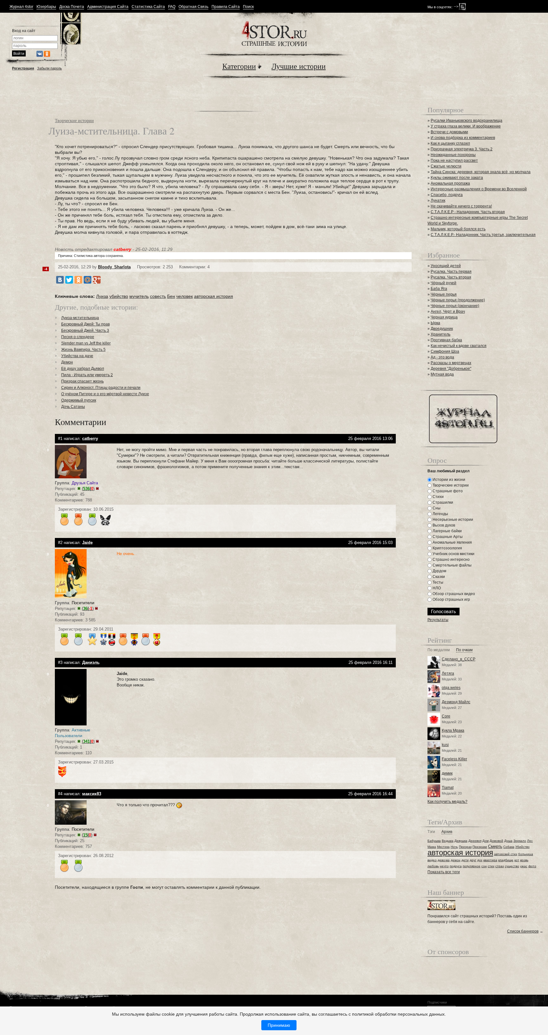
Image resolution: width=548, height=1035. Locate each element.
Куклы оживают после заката (457, 177)
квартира (490, 860)
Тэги (431, 832)
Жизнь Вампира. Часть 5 (83, 349)
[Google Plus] (97, 280)
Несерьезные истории (452, 519)
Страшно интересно (451, 559)
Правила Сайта (226, 7)
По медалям (438, 650)
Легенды (440, 514)
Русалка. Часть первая (451, 271)
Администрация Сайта (107, 7)
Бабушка (434, 840)
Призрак (465, 846)
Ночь (454, 846)
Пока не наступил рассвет (454, 160)
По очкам (464, 650)
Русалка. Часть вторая (451, 277)
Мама (431, 846)
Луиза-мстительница (80, 318)
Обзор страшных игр (451, 599)
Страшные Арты (447, 536)
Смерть (495, 846)
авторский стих (505, 854)
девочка (444, 860)
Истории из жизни (448, 479)
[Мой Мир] (87, 280)
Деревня (474, 840)
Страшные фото (447, 491)
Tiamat (447, 787)
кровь (524, 860)
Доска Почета (71, 7)
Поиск (248, 7)
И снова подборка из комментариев (463, 137)
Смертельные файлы (452, 565)
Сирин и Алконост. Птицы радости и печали (100, 387)
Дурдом (439, 571)
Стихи (438, 497)
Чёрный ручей (443, 283)
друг (473, 860)
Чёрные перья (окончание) (455, 306)
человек (184, 296)
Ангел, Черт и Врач (448, 311)
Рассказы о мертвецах (451, 363)
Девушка (460, 840)
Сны (436, 508)
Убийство (522, 846)
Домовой (496, 840)
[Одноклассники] (78, 280)
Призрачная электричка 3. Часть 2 (462, 149)
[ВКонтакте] (60, 280)
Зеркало (519, 840)
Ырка (435, 323)
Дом (485, 840)
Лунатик (438, 200)
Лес (530, 840)
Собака (508, 846)
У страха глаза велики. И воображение (466, 126)
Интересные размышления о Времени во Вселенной (479, 189)
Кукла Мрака (453, 730)
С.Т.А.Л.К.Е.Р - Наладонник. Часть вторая (468, 212)
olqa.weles (451, 687)
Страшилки (442, 502)
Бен (171, 296)
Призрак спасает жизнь (82, 381)
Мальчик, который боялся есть (458, 229)
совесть (158, 296)
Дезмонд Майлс (456, 702)
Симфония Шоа (445, 351)
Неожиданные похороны (453, 155)
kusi (445, 745)
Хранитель (440, 334)
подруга (456, 866)
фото (532, 866)
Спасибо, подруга (447, 195)
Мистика (443, 846)
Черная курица (444, 317)
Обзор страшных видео (453, 594)
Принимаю (279, 1025)
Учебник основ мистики (453, 554)
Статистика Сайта (148, 7)
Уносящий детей (446, 266)
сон (484, 866)
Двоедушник (442, 328)
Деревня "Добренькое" (451, 368)
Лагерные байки (447, 531)
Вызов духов (443, 525)
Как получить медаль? (447, 801)
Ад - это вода (442, 357)
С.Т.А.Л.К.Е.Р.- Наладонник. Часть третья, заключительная (483, 235)
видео (432, 860)
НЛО (436, 588)
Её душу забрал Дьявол (82, 368)
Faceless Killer (454, 759)
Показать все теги (443, 872)
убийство (118, 296)
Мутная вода (442, 374)
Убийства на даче (77, 356)
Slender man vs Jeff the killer (86, 343)
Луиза (102, 296)
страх (499, 866)
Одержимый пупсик (78, 400)
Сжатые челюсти (446, 166)
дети (465, 860)
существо (512, 866)
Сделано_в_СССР (458, 659)
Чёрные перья (444, 294)
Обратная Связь (193, 7)
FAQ (171, 7)
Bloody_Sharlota (114, 267)
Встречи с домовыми (449, 132)
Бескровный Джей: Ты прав (85, 324)
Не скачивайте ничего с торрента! (461, 206)
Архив (446, 832)
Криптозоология (447, 548)
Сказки (438, 576)
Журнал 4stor (21, 7)
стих (491, 866)
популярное (471, 866)
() (88, 488)
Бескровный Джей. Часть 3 (85, 330)
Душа (508, 840)
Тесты (437, 582)
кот (516, 860)
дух (479, 860)
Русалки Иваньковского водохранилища (466, 120)
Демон (67, 362)
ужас (523, 866)
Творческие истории (74, 120)
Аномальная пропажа (450, 183)
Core (446, 716)
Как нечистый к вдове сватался (458, 346)
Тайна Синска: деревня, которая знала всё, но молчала (481, 172)
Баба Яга (439, 288)
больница (525, 854)
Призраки (480, 846)
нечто (444, 866)
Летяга (448, 673)
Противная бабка (446, 340)
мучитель (139, 296)
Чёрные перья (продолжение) (458, 300)
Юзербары (46, 7)
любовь (433, 866)
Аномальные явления (452, 542)
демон (455, 860)
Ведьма (447, 840)
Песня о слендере (77, 337)
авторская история (213, 296)
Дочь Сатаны (73, 406)
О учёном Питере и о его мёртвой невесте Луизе (105, 394)
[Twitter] (69, 280)
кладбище (505, 860)
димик (447, 773)
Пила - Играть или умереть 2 (87, 375)
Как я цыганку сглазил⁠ (450, 143)
